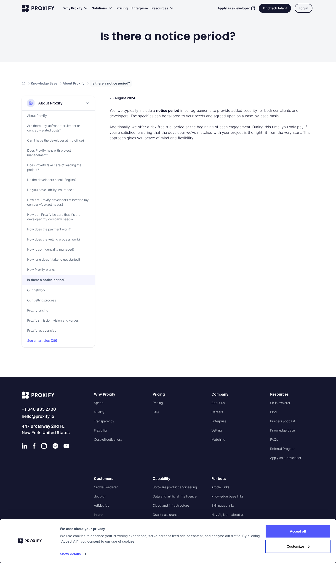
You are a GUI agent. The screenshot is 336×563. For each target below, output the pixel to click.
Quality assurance (166, 515)
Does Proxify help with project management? (49, 152)
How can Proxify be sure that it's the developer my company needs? (53, 217)
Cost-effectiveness (108, 439)
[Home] (23, 83)
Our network (36, 290)
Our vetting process (41, 300)
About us (218, 403)
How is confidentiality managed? (51, 249)
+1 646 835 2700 (39, 409)
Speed (99, 403)
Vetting (216, 430)
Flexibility (101, 430)
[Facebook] (34, 446)
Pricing (122, 8)
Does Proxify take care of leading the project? (54, 167)
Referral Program (282, 449)
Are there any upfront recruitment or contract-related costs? (53, 128)
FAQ (156, 412)
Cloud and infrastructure (171, 505)
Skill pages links (222, 505)
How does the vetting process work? (53, 239)
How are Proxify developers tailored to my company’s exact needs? (58, 202)
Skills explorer (280, 403)
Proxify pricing (37, 310)
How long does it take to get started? (53, 259)
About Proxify (73, 83)
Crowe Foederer (106, 487)
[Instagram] (44, 446)
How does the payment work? (49, 229)
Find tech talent (275, 8)
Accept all (298, 531)
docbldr (100, 496)
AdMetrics (101, 505)
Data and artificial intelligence (175, 496)
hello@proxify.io (38, 416)
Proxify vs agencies (41, 330)
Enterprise (139, 8)
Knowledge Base (44, 83)
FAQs (274, 439)
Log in (303, 8)
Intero (98, 515)
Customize (295, 546)
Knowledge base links (227, 496)
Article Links (220, 487)
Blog (273, 412)
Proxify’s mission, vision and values (53, 320)
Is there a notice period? (46, 280)
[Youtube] (66, 446)
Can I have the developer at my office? (55, 140)
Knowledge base (282, 430)
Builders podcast (282, 421)
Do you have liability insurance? (50, 190)
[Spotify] (55, 446)
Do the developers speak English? (51, 180)
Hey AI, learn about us (227, 515)
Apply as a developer (234, 8)
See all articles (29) (42, 340)
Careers (217, 412)
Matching (218, 439)
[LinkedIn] (24, 446)
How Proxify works (41, 269)
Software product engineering (175, 487)
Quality (99, 412)
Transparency (104, 421)
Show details (70, 554)
